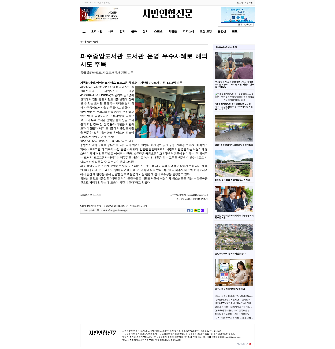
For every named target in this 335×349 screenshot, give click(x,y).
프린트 (114, 210)
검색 (240, 24)
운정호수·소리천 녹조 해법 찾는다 (230, 253)
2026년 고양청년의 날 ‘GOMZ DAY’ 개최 (233, 303)
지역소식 (188, 31)
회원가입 (248, 2)
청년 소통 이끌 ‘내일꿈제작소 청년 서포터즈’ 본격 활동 (239, 307)
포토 (235, 31)
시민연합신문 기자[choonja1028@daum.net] (189, 195)
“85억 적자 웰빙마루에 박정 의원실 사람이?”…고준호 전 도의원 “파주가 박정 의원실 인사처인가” (234, 106)
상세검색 (248, 24)
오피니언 (96, 31)
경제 (122, 31)
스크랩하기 (125, 210)
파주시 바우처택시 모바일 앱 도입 (230, 289)
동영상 (222, 31)
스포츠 (158, 31)
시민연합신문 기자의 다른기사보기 (193, 199)
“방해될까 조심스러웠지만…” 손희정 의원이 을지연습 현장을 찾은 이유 (246, 299)
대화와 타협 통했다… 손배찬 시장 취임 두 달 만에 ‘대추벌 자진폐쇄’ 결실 (247, 314)
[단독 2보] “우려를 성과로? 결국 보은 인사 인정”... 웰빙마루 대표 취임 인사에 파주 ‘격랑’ (253, 310)
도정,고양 (206, 31)
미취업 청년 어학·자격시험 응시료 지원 (232, 180)
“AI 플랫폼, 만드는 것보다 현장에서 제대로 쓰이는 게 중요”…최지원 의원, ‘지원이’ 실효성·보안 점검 (234, 84)
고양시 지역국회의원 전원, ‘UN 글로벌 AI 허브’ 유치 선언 (240, 296)
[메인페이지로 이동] (167, 19)
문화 (134, 31)
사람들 (173, 31)
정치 (145, 31)
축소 (94, 210)
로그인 (240, 2)
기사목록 (103, 210)
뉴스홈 (83, 41)
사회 (111, 31)
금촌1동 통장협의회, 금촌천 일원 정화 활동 (234, 144)
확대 (87, 210)
